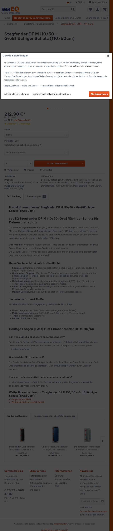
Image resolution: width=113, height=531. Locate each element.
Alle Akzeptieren (99, 94)
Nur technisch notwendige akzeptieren (52, 94)
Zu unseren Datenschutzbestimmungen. (82, 66)
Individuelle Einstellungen (16, 94)
